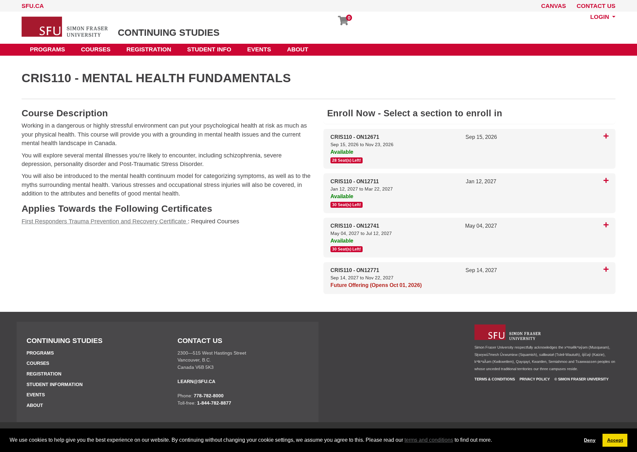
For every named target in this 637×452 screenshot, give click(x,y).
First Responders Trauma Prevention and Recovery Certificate (105, 221)
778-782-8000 (209, 395)
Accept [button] (615, 440)
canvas (553, 6)
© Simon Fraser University (581, 379)
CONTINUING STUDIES (169, 33)
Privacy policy (535, 379)
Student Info (209, 49)
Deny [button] (590, 440)
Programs (47, 49)
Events (259, 49)
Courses (95, 49)
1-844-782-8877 (214, 403)
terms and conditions (428, 440)
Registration (148, 49)
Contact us (199, 340)
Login (600, 17)
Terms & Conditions (494, 379)
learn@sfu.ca (196, 381)
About (297, 49)
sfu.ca (33, 6)
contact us (596, 6)
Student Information (55, 384)
